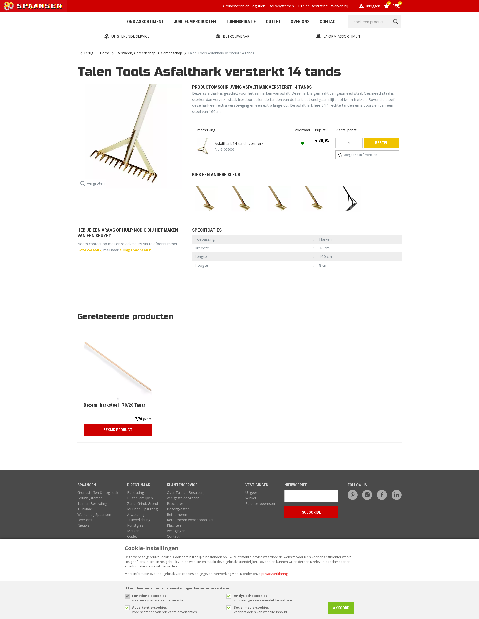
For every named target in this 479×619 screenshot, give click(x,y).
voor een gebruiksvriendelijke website (263, 597)
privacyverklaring (274, 573)
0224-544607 (89, 249)
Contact (329, 21)
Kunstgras (135, 525)
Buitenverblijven (140, 498)
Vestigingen (176, 530)
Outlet (273, 21)
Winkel (250, 498)
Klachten (174, 525)
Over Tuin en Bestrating (186, 492)
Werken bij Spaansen (94, 514)
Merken (133, 530)
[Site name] (33, 6)
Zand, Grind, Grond (142, 503)
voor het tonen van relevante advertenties (164, 609)
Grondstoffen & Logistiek (97, 492)
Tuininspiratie (241, 21)
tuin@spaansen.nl (136, 249)
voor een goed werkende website (157, 597)
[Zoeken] (395, 21)
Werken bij (339, 6)
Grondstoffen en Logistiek (244, 6)
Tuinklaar (84, 509)
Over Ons (300, 21)
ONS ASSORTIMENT (145, 21)
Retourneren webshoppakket (190, 519)
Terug (88, 53)
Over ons (84, 519)
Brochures (175, 503)
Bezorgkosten (178, 509)
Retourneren (177, 514)
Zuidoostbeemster (260, 503)
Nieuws (83, 525)
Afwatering (136, 514)
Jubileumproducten (195, 21)
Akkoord (341, 608)
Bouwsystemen (281, 6)
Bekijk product (117, 429)
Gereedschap (171, 53)
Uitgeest (252, 492)
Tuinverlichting (138, 519)
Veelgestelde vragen (183, 498)
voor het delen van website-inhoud (260, 609)
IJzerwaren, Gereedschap (135, 53)
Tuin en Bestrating (312, 6)
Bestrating (135, 492)
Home (105, 53)
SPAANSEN (86, 485)
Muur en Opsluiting (142, 509)
